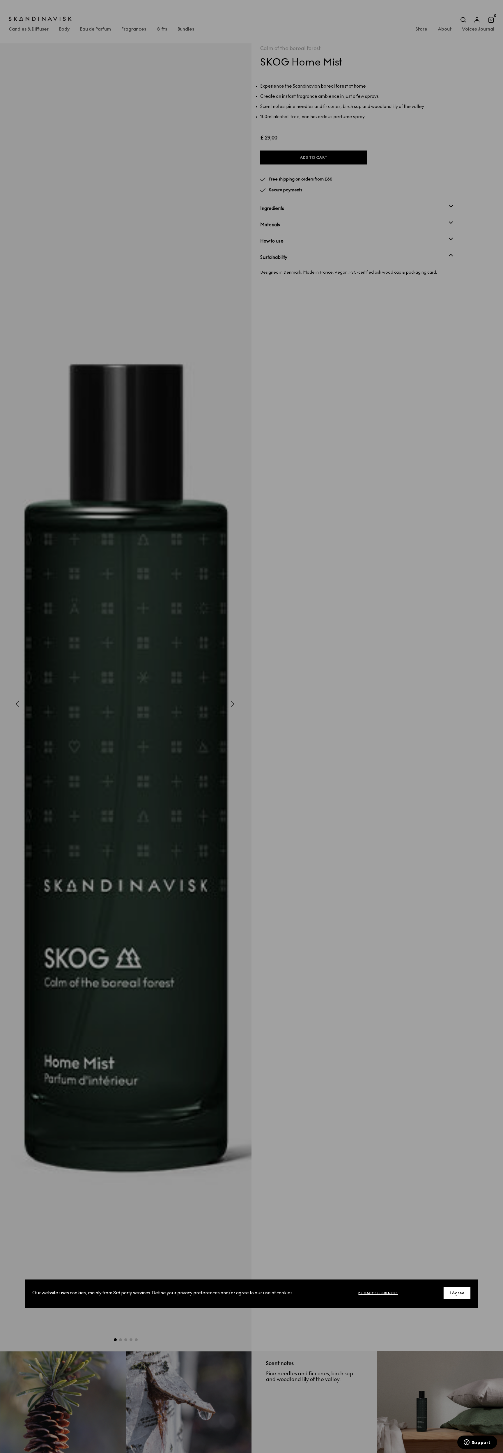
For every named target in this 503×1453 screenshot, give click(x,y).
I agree (457, 1292)
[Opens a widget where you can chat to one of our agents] (477, 1443)
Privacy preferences (378, 1293)
